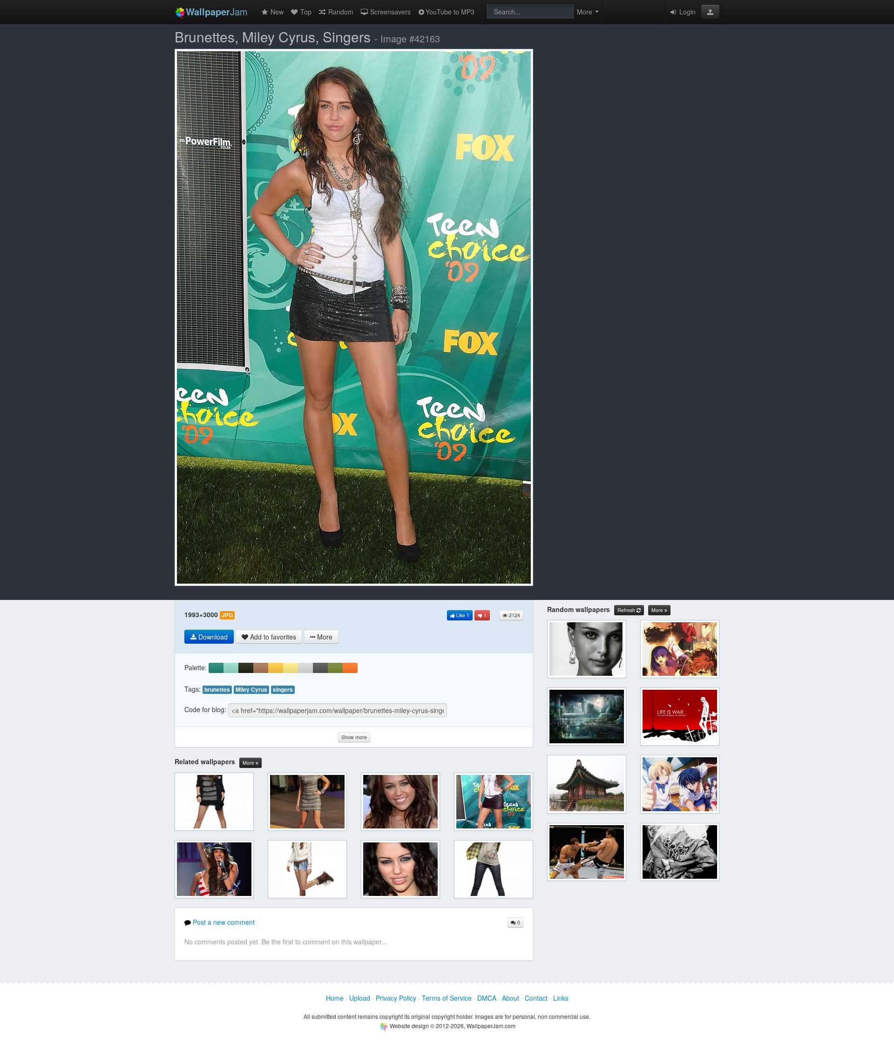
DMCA (486, 998)
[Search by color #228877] (216, 668)
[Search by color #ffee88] (290, 668)
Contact (536, 998)
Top (305, 11)
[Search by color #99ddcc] (231, 668)
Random (339, 11)
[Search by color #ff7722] (350, 668)
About (510, 998)
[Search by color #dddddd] (305, 668)
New (276, 11)
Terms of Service (447, 998)
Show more (354, 737)
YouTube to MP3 (450, 11)
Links (561, 998)
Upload (359, 998)
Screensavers (389, 11)
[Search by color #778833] (335, 668)
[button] (710, 12)
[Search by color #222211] (245, 668)
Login (686, 11)
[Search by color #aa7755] (260, 668)
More (249, 762)
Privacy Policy (396, 998)
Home (335, 998)
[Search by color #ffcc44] (275, 668)
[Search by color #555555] (320, 668)
